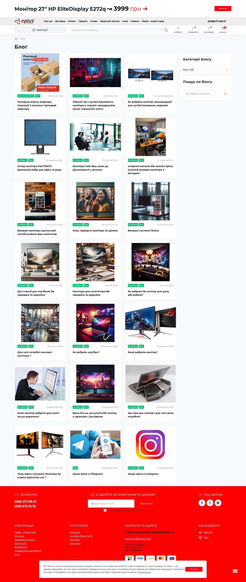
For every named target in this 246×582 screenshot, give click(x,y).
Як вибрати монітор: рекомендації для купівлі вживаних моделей (150, 103)
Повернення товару (25, 539)
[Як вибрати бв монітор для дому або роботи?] (150, 262)
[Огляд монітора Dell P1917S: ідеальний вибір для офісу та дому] (40, 137)
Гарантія (83, 21)
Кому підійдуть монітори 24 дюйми (95, 230)
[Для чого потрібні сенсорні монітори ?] (40, 323)
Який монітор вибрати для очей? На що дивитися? (38, 415)
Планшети (75, 543)
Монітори (75, 532)
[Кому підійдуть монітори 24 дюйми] (95, 201)
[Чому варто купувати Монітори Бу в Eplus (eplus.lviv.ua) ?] (40, 444)
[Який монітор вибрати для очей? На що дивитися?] (40, 384)
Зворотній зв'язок (110, 21)
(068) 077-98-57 (26, 501)
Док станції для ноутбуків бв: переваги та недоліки (36, 293)
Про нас (48, 21)
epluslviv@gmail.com (138, 538)
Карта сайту (21, 543)
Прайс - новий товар (153, 21)
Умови (93, 21)
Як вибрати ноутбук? (86, 352)
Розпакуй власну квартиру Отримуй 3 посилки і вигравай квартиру (36, 105)
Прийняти (193, 569)
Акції (125, 21)
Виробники (21, 547)
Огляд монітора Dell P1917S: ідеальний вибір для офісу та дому (39, 168)
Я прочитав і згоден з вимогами (125, 510)
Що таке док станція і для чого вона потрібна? (150, 415)
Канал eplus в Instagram (143, 473)
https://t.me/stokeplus (218, 503)
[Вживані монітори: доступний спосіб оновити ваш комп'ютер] (40, 201)
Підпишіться (146, 503)
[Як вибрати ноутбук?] (95, 323)
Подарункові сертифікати (28, 550)
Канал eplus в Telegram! (88, 473)
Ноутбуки (75, 539)
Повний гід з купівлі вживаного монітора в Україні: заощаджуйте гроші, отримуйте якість (94, 105)
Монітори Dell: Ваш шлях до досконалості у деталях (90, 168)
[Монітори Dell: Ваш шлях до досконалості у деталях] (95, 137)
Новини (135, 21)
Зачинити (223, 8)
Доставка (60, 21)
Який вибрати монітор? (143, 352)
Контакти (19, 536)
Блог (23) (188, 69)
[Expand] (227, 69)
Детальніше (144, 572)
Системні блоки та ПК (81, 536)
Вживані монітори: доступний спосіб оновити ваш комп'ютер (37, 232)
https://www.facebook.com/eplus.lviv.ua (202, 503)
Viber (206, 537)
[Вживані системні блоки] (150, 201)
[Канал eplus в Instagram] (150, 444)
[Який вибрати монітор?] (150, 323)
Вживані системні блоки (143, 230)
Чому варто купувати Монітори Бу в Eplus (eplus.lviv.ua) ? (39, 475)
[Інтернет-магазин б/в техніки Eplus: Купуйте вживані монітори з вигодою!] (150, 137)
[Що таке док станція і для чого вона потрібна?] (150, 384)
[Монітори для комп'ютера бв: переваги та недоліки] (95, 262)
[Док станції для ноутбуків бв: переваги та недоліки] (40, 262)
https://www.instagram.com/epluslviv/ (210, 503)
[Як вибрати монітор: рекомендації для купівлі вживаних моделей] (150, 72)
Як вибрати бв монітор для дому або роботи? (148, 293)
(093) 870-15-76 (25, 506)
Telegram (208, 532)
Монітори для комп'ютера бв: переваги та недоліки (91, 293)
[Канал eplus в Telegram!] (95, 444)
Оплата (72, 21)
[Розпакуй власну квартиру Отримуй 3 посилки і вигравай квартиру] (40, 72)
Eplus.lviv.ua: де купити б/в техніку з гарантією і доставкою (95, 415)
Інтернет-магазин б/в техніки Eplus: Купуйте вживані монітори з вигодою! (150, 170)
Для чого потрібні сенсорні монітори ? (34, 354)
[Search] (166, 30)
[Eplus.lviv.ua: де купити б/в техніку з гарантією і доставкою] (95, 384)
